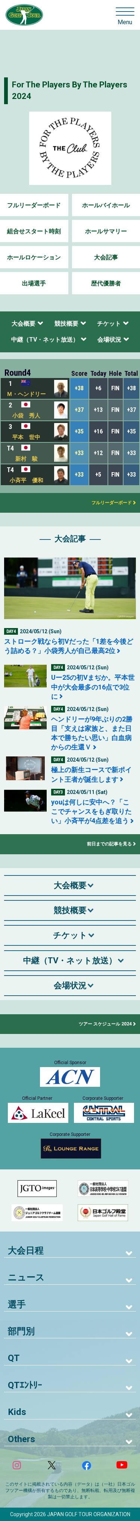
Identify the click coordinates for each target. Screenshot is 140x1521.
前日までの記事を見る (109, 843)
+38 (79, 388)
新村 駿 (26, 458)
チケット (109, 323)
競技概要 (66, 323)
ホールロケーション (34, 257)
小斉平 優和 (26, 480)
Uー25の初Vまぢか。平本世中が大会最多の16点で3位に (93, 686)
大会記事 (106, 257)
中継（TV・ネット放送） (45, 339)
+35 (79, 431)
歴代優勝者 (106, 283)
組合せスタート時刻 (34, 231)
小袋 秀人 (26, 415)
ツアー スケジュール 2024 (105, 1024)
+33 (79, 453)
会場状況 (109, 339)
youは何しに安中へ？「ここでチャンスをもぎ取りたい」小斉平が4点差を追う (91, 811)
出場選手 (34, 283)
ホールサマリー (106, 231)
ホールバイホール (106, 205)
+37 (79, 409)
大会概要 (23, 323)
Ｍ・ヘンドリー (26, 394)
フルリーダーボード (34, 205)
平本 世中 (26, 437)
